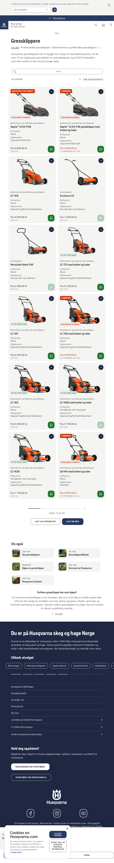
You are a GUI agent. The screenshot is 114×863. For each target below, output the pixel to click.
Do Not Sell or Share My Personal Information (58, 845)
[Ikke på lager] (100, 218)
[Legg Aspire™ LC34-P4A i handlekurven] (51, 149)
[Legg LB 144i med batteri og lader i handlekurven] (100, 494)
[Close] (67, 828)
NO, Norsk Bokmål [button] (18, 26)
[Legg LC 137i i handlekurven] (51, 356)
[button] (16, 674)
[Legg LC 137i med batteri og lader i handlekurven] (100, 287)
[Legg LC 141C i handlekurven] (51, 218)
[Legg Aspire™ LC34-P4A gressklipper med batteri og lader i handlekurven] (100, 149)
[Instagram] (57, 813)
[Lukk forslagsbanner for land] (109, 5)
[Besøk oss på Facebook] (30, 813)
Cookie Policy (16, 852)
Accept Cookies (58, 834)
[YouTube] (83, 813)
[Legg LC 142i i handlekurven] (51, 425)
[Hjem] (4, 25)
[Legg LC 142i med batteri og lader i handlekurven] (100, 356)
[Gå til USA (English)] (54, 10)
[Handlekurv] (103, 25)
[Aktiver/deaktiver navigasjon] (110, 25)
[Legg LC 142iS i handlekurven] (51, 494)
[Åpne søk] (96, 25)
